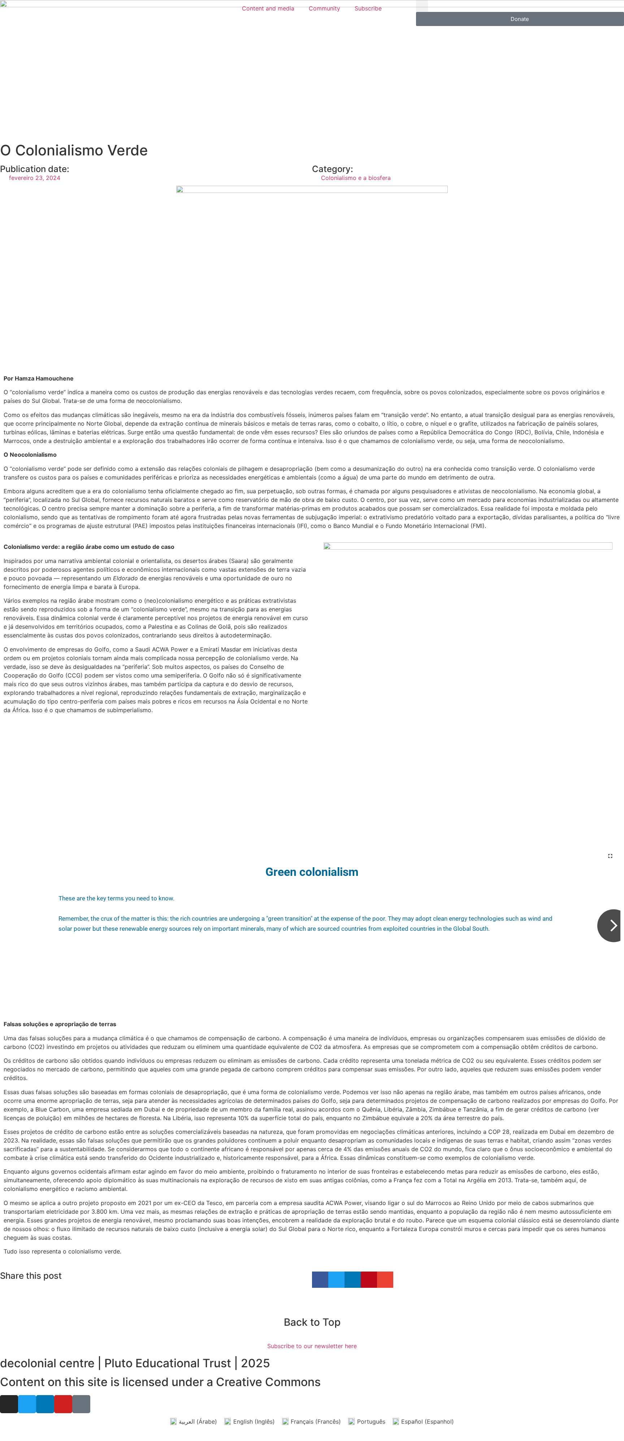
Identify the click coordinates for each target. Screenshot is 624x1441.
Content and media (268, 8)
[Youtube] (63, 1404)
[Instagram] (9, 1404)
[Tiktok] (81, 1404)
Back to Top (312, 1322)
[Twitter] (27, 1404)
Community (324, 8)
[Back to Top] (312, 1304)
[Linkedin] (45, 1404)
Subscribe (368, 8)
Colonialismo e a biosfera (356, 177)
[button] (422, 6)
